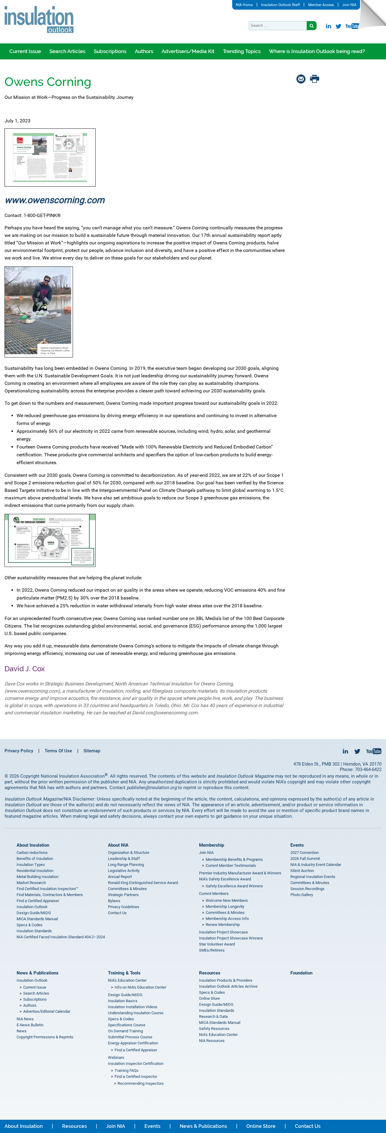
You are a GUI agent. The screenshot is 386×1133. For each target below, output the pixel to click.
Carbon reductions (32, 852)
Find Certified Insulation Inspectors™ (47, 888)
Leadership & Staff (124, 858)
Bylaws (114, 901)
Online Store (209, 998)
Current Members (214, 893)
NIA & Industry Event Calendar (315, 864)
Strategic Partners (123, 894)
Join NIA (349, 5)
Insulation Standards (34, 931)
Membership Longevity (225, 906)
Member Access (321, 5)
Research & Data (213, 1016)
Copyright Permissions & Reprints (45, 1037)
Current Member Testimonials (231, 865)
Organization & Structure (128, 852)
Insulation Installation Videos (132, 1007)
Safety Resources (214, 1028)
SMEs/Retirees (212, 950)
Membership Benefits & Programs (234, 859)
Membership (211, 845)
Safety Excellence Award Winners (234, 886)
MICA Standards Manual (37, 919)
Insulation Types (31, 864)
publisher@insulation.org (152, 787)
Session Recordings (307, 888)
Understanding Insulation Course (135, 1013)
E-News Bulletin (30, 1025)
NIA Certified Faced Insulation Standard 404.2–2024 (61, 937)
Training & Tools (124, 973)
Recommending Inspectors (141, 1083)
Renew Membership (223, 924)
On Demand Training (125, 1031)
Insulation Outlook (32, 907)
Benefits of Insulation (35, 858)
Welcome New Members (227, 900)
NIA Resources (212, 1040)
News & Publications (38, 973)
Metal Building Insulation (38, 876)
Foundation (301, 973)
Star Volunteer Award (217, 944)
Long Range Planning (126, 864)
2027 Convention (304, 852)
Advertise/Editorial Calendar (46, 1011)
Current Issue (25, 51)
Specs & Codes (30, 925)
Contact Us (117, 913)
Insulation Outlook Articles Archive (228, 986)
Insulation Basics (123, 1001)
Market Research (31, 882)
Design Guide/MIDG (34, 913)
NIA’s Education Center (127, 980)
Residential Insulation (35, 870)
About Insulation (33, 845)
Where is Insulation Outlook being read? (317, 51)
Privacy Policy (19, 751)
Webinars (116, 1057)
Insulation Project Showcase (223, 932)
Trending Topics (242, 51)
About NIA (118, 845)
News (22, 1031)
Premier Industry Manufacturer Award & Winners (240, 873)
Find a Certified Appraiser (38, 901)
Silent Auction (302, 870)
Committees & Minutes (127, 888)
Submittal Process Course (130, 1037)
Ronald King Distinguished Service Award (143, 882)
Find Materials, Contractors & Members (50, 894)
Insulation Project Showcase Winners (231, 938)
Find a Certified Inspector (136, 1076)
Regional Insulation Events (312, 876)
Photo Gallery (301, 894)
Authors (144, 51)
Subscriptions (110, 51)
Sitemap (92, 751)
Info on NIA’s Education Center (140, 987)
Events (297, 845)
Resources (209, 973)
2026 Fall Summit (305, 858)
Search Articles (67, 51)
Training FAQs (126, 1070)
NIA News (25, 1019)
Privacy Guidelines (123, 907)
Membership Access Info (227, 918)
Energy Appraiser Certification (133, 1043)
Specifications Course (126, 1025)
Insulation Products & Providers (225, 980)
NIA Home (244, 5)
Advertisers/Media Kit (188, 51)
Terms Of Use (58, 751)
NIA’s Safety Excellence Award (225, 879)
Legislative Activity (124, 870)
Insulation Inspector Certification (135, 1063)
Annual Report (120, 876)
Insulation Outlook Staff (280, 5)
